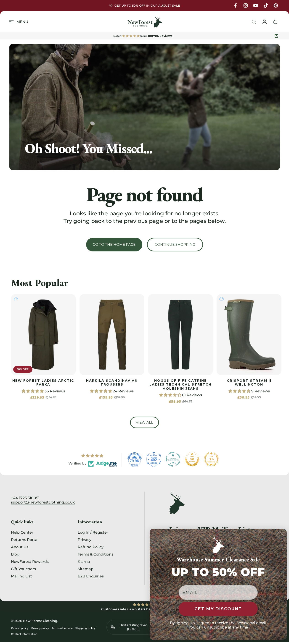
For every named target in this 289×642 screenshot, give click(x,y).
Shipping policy (85, 628)
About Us (19, 547)
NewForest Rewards (30, 561)
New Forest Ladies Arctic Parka (43, 382)
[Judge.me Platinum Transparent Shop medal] (173, 459)
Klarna (84, 561)
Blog (15, 554)
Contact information (24, 634)
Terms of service (62, 628)
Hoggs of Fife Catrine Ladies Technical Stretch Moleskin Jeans (180, 384)
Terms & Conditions (95, 554)
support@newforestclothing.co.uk (43, 502)
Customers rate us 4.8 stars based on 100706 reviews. (144, 609)
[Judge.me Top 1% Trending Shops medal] (211, 459)
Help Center (22, 532)
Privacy (84, 539)
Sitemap (85, 568)
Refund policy (20, 628)
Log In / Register (93, 532)
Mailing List (21, 576)
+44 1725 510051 (25, 498)
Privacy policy (40, 628)
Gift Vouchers (23, 568)
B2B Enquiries (91, 576)
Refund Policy (90, 547)
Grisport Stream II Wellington (249, 382)
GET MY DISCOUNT (218, 608)
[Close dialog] (282, 534)
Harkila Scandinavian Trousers (112, 382)
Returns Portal (24, 539)
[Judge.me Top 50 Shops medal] (192, 459)
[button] (33, 391)
